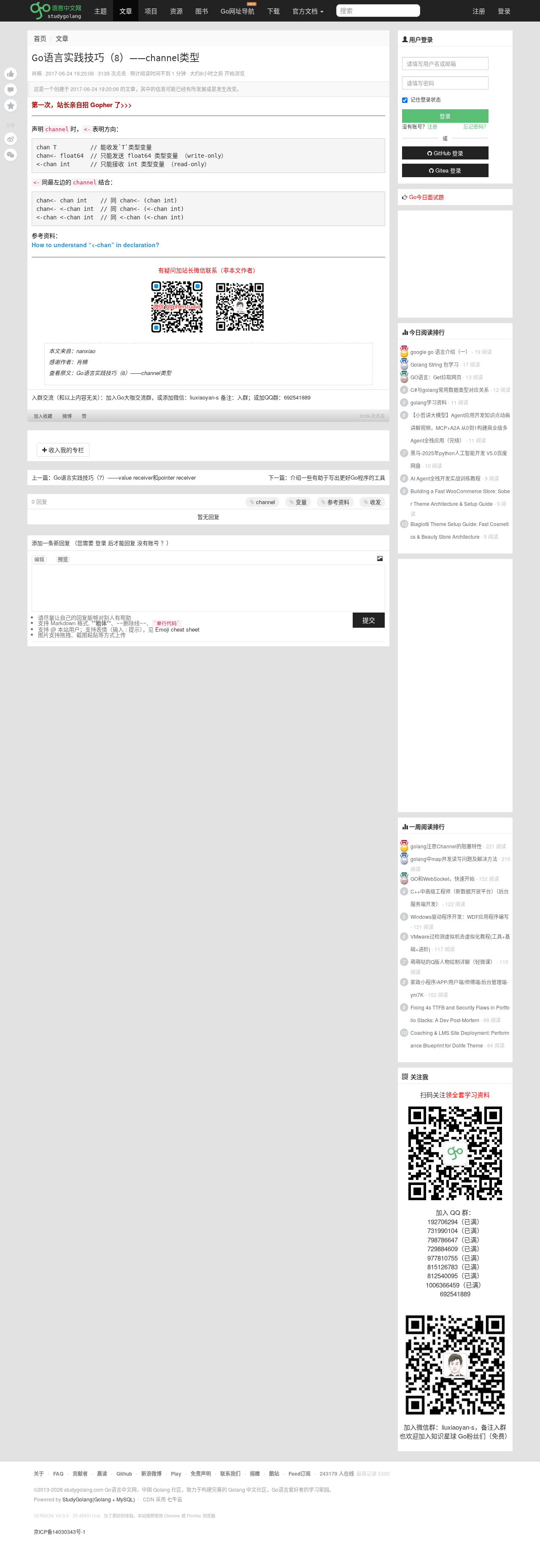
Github (124, 1473)
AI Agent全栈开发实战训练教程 (445, 478)
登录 (504, 10)
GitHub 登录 (447, 153)
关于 (39, 1473)
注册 (478, 10)
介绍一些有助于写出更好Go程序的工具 (337, 477)
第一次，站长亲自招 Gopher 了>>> (82, 104)
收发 (374, 502)
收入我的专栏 (65, 449)
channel (264, 502)
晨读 (102, 1473)
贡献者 (80, 1473)
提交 (368, 619)
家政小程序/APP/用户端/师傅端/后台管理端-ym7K (459, 988)
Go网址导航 (237, 10)
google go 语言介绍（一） (440, 351)
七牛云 (174, 1499)
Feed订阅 (299, 1473)
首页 (40, 38)
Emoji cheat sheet (177, 629)
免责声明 (201, 1473)
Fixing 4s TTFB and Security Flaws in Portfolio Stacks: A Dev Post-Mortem (460, 1013)
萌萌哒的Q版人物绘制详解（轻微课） (452, 961)
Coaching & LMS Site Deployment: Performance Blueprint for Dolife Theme (459, 1039)
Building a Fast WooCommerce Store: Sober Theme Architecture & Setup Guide (460, 497)
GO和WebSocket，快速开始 (442, 878)
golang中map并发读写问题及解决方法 (453, 858)
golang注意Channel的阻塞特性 (446, 846)
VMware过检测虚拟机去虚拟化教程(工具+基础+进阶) (460, 943)
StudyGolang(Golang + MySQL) (98, 1499)
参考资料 (337, 502)
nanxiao (85, 351)
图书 (201, 10)
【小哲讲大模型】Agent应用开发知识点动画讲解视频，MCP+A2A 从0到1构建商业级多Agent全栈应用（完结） (460, 427)
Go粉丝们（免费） (484, 1435)
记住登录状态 (425, 99)
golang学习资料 (428, 402)
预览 (63, 559)
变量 (300, 502)
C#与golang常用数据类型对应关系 (449, 389)
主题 (100, 10)
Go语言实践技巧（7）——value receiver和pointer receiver (125, 477)
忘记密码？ (476, 126)
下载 (273, 10)
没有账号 (148, 543)
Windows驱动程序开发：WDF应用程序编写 (459, 916)
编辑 (39, 559)
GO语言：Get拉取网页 (436, 377)
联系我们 (230, 1473)
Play (176, 1473)
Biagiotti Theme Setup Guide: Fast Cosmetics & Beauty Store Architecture (459, 530)
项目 (151, 10)
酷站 (274, 1473)
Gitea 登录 (447, 170)
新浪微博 (151, 1473)
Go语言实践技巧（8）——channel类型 (123, 373)
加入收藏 (43, 416)
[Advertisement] (461, 263)
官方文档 (305, 10)
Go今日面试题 (426, 197)
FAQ (58, 1473)
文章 (125, 10)
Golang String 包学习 (434, 364)
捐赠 (255, 1473)
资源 (176, 10)
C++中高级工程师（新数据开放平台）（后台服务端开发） (459, 897)
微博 (67, 416)
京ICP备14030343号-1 (60, 1531)
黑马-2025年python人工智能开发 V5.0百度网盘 (458, 459)
